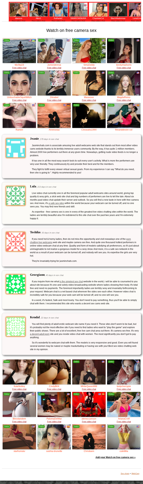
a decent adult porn (40, 334)
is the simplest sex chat (71, 281)
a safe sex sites (56, 203)
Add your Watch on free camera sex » (116, 457)
